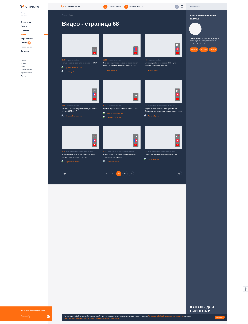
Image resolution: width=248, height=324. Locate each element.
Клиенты (23, 60)
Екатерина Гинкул (113, 162)
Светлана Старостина (114, 117)
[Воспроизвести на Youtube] (94, 53)
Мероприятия (27, 39)
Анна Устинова (112, 70)
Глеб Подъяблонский (72, 72)
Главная (64, 15)
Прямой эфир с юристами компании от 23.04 (120, 109)
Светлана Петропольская (74, 116)
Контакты (25, 51)
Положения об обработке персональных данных (166, 316)
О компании (26, 22)
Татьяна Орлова (153, 116)
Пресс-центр (26, 47)
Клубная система (26, 69)
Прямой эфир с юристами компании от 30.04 (79, 63)
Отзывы (23, 63)
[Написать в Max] (177, 7)
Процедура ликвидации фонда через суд (161, 154)
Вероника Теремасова (73, 162)
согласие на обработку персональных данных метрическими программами (91, 318)
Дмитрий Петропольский (74, 67)
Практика (25, 30)
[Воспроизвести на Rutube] (94, 49)
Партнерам (24, 76)
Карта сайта (195, 7)
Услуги (24, 26)
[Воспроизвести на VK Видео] (135, 49)
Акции (23, 66)
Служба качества (26, 73)
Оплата (24, 43)
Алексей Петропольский (115, 113)
